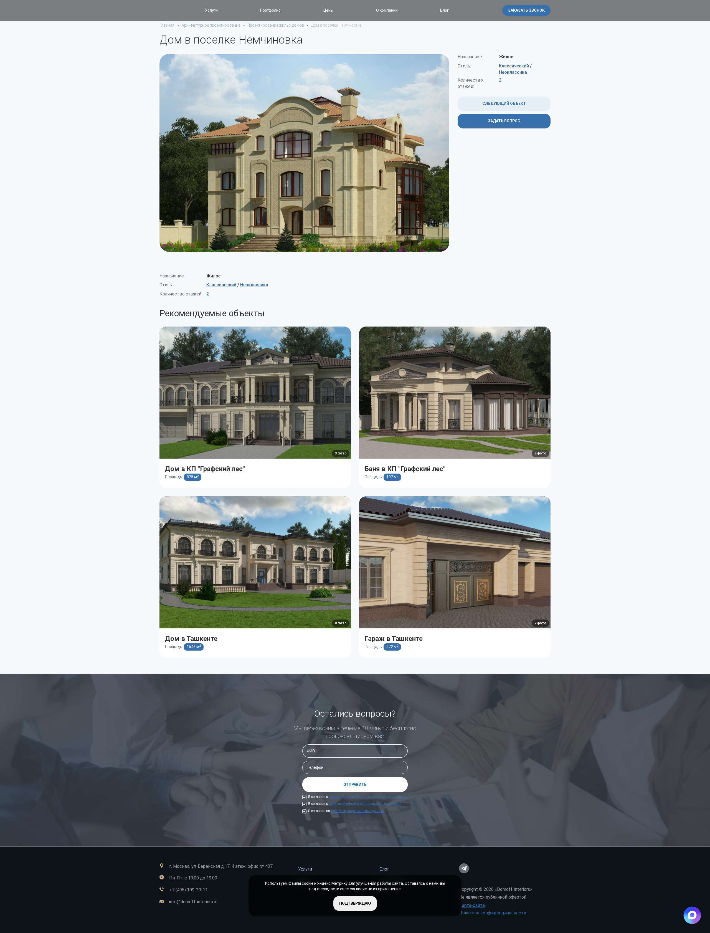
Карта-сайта (472, 905)
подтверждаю (355, 903)
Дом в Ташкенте (191, 639)
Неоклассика (513, 72)
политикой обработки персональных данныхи (365, 804)
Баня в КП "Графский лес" (405, 469)
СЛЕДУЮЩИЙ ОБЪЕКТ (504, 103)
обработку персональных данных (357, 811)
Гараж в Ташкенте (394, 639)
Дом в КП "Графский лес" (205, 469)
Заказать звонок (526, 10)
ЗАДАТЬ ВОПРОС (504, 121)
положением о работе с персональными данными (368, 797)
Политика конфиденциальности (492, 913)
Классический (514, 66)
